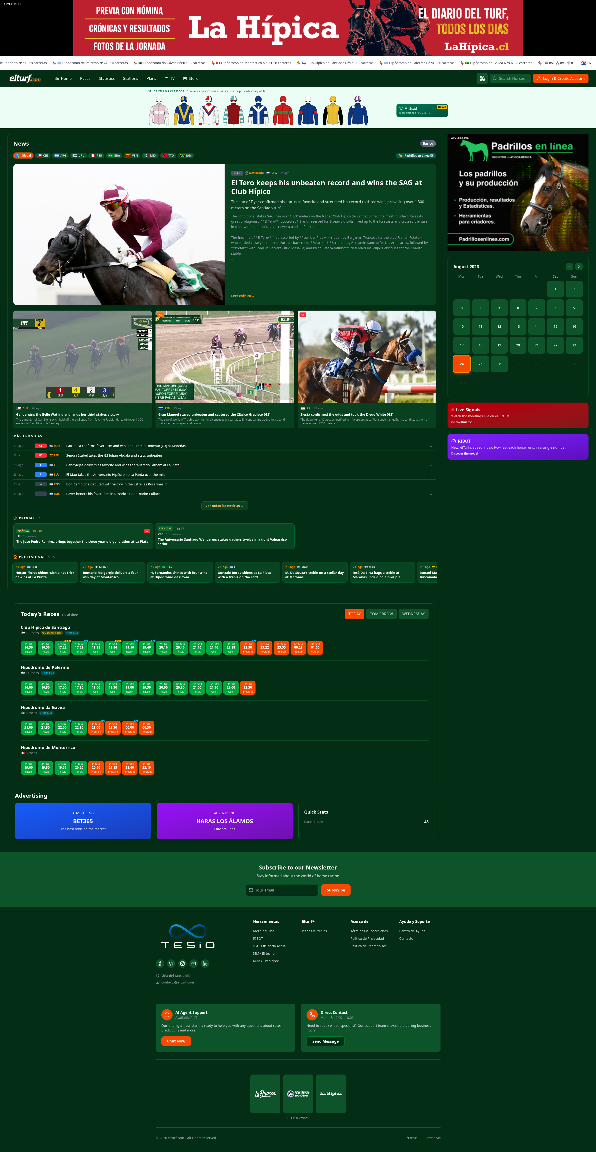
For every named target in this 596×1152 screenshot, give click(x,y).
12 (499, 326)
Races (85, 78)
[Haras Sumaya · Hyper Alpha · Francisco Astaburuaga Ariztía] (283, 110)
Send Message (325, 1041)
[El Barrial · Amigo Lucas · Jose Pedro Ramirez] (209, 110)
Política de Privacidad (367, 938)
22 (555, 345)
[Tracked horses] (482, 78)
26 (499, 364)
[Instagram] (182, 963)
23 (574, 345)
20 (518, 345)
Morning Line (263, 931)
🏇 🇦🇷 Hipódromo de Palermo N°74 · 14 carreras (88, 63)
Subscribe (336, 890)
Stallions (130, 78)
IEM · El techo (263, 953)
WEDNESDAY (413, 613)
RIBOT (258, 938)
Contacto (406, 938)
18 (480, 345)
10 (462, 326)
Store (193, 78)
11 (480, 326)
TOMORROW (381, 613)
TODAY (354, 613)
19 (499, 345)
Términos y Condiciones (369, 931)
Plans (151, 78)
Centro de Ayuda (412, 931)
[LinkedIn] (205, 963)
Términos (411, 1138)
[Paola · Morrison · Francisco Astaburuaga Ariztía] (308, 110)
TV (172, 78)
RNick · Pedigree (266, 961)
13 (518, 326)
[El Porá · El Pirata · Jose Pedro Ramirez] (234, 110)
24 (462, 364)
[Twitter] (171, 963)
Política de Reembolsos (369, 946)
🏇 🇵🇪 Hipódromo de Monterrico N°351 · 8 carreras (249, 63)
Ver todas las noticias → (224, 505)
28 (537, 364)
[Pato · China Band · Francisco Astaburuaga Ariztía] (333, 110)
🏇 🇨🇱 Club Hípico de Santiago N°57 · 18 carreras (333, 63)
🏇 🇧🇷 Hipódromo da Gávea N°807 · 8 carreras (168, 63)
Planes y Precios (314, 931)
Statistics (107, 78)
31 (462, 382)
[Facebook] (160, 963)
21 (537, 345)
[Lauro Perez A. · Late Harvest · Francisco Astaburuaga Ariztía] (358, 110)
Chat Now (176, 1041)
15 (555, 326)
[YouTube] (193, 963)
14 (537, 326)
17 (462, 345)
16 (574, 326)
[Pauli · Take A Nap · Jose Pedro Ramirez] (184, 110)
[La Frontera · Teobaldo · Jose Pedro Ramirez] (259, 110)
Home (66, 78)
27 (518, 364)
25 (480, 364)
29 (555, 364)
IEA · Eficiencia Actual (270, 946)
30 (574, 364)
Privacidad (434, 1138)
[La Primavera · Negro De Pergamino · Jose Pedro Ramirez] (159, 110)
